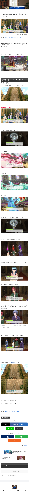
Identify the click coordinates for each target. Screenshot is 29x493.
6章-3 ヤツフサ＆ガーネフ (12, 411)
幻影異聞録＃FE (6, 417)
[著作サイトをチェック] (7, 436)
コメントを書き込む (14, 471)
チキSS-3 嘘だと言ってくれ (13, 37)
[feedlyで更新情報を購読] (21, 436)
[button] (19, 428)
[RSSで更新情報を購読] (14, 440)
